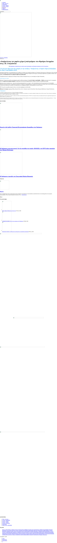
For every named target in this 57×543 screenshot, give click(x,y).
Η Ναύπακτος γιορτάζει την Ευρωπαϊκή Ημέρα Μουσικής (16, 176)
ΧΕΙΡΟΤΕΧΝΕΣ (42, 531)
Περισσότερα (24, 194)
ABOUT (3, 8)
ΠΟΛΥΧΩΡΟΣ (27, 531)
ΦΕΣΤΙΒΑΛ (36, 531)
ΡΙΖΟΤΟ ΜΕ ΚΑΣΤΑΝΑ (34, 533)
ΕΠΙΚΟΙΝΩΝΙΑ (5, 9)
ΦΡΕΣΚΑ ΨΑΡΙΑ (10, 531)
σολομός (51, 531)
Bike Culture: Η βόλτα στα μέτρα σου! (9, 210)
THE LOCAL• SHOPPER (7, 525)
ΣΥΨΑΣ (22, 531)
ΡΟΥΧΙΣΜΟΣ (25, 530)
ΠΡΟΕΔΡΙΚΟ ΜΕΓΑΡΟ (32, 530)
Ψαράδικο (41, 534)
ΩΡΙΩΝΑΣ (15, 532)
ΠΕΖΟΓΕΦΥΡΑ (42, 533)
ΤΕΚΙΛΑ (14, 534)
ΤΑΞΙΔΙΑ (27, 533)
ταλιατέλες (4, 532)
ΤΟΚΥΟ (15, 531)
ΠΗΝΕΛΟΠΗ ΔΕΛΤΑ (40, 532)
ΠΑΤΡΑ (21, 534)
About (3, 538)
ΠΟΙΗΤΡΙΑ (18, 534)
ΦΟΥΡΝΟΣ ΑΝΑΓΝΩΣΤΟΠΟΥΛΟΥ (9, 530)
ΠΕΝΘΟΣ (21, 530)
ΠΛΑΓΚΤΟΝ (23, 533)
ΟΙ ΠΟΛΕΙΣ (4, 4)
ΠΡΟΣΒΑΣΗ (39, 530)
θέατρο (3, 529)
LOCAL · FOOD (5, 6)
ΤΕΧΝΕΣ (32, 531)
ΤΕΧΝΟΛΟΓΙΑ (36, 534)
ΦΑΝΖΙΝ (31, 534)
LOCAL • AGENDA (4, 57)
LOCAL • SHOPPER (6, 520)
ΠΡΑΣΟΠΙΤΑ (47, 531)
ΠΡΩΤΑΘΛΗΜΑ (9, 532)
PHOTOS (4, 7)
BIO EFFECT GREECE (10, 529)
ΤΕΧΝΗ (34, 532)
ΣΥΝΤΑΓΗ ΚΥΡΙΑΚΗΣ (49, 533)
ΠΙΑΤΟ (17, 530)
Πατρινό (16, 529)
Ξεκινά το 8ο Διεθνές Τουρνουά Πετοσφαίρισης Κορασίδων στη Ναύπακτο (21, 127)
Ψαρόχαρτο (45, 534)
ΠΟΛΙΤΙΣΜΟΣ (46, 529)
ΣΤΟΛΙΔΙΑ (9, 533)
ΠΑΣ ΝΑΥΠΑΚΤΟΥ (35, 529)
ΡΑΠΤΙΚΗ (19, 531)
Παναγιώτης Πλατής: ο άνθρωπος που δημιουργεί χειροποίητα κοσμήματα (15, 231)
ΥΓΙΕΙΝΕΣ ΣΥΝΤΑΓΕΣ (21, 532)
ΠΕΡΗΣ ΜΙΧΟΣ (26, 534)
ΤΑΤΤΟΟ (31, 532)
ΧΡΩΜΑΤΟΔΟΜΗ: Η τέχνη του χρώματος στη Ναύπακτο (12, 221)
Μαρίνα (2, 191)
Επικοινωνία (4, 539)
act (5, 529)
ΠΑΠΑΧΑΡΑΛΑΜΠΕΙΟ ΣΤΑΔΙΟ (24, 529)
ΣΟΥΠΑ (27, 532)
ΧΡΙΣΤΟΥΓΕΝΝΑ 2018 (16, 533)
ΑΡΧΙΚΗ (4, 2)
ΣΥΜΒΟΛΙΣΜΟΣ (45, 530)
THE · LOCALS (5, 3)
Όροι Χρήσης (4, 540)
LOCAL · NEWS (5, 5)
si (2, 541)
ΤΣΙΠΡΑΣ (41, 529)
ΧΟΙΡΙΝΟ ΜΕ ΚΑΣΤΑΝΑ (7, 534)
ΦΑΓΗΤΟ (51, 529)
